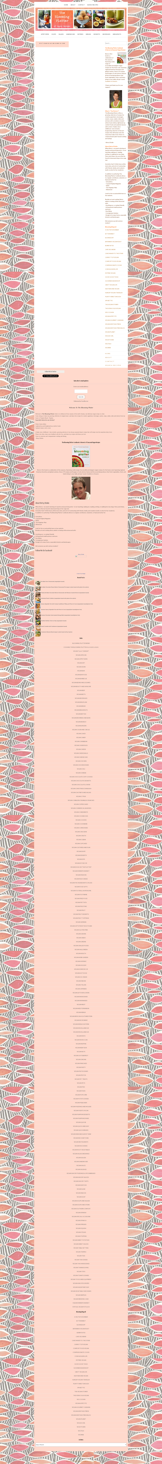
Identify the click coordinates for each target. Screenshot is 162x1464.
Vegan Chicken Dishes (81, 765)
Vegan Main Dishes (81, 996)
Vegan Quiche (81, 1122)
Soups (54, 34)
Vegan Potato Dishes (81, 1098)
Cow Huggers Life (111, 269)
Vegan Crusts (81, 835)
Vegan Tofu (81, 1271)
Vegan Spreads (81, 1224)
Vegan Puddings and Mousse (81, 1106)
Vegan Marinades (81, 1000)
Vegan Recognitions (81, 1138)
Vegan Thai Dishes (81, 1259)
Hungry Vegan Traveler (113, 292)
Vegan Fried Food (81, 898)
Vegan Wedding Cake (81, 1299)
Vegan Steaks (81, 1232)
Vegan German (81, 922)
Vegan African (81, 655)
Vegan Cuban (81, 839)
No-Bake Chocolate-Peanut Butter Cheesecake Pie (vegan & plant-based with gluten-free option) (65, 587)
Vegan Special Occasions (81, 1216)
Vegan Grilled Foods (81, 945)
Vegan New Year (81, 1047)
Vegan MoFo (81, 1036)
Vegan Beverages (81, 698)
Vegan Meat (81, 1004)
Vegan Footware (81, 894)
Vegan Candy (81, 737)
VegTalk (108, 343)
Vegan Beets (81, 694)
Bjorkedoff (109, 237)
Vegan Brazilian (81, 702)
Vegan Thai (81, 1256)
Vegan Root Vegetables (81, 1150)
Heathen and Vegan (112, 289)
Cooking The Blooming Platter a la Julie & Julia (81, 647)
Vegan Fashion (81, 875)
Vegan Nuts (81, 1051)
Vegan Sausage (81, 1169)
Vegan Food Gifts (81, 886)
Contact (81, 5)
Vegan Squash (81, 1228)
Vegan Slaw (81, 1189)
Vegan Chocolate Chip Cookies (81, 777)
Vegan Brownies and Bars (81, 718)
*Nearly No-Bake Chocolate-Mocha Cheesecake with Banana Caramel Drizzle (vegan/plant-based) (65, 592)
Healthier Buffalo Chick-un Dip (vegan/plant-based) (53, 620)
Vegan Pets (81, 1083)
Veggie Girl (109, 336)
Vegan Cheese (81, 749)
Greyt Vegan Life (111, 285)
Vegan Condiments (81, 812)
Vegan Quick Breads (81, 1130)
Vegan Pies (81, 1087)
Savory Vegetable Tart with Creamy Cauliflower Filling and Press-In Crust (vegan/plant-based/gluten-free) (67, 603)
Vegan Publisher (81, 1102)
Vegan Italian (81, 985)
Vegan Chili (81, 769)
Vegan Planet (110, 332)
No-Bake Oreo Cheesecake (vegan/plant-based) (52, 581)
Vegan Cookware (81, 824)
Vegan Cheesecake (81, 757)
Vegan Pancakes (81, 1063)
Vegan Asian (81, 667)
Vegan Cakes (81, 733)
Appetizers (45, 34)
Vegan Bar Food (81, 674)
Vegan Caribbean (81, 741)
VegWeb (108, 347)
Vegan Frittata (81, 902)
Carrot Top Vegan (112, 257)
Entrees (80, 34)
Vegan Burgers (81, 725)
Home (66, 5)
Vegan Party (81, 1067)
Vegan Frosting (81, 906)
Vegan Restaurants (81, 1142)
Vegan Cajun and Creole (81, 729)
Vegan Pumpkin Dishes (81, 1118)
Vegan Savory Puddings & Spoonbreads (81, 1173)
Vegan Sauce (81, 1165)
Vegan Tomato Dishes (81, 1275)
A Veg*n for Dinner (112, 230)
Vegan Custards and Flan (81, 847)
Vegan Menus (81, 1012)
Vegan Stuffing (81, 1236)
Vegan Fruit (81, 910)
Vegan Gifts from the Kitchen (81, 926)
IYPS (86, 1456)
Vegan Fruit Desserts (81, 914)
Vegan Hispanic (81, 961)
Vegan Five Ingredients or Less (81, 883)
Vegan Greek (81, 938)
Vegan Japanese (81, 989)
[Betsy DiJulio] (81, 556)
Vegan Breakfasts (81, 710)
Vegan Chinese (81, 773)
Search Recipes (92, 5)
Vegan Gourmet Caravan (114, 320)
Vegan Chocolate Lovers (81, 784)
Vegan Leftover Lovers (81, 992)
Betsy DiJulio (81, 554)
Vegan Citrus (81, 796)
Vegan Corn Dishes (81, 828)
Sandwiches (70, 34)
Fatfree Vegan (110, 273)
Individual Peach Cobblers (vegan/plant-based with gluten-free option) (58, 598)
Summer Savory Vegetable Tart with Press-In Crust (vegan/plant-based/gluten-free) (61, 609)
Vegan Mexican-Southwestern (81, 1016)
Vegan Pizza (81, 1091)
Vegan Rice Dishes (81, 1146)
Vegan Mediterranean (81, 1008)
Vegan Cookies (81, 820)
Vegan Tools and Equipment (81, 1279)
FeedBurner (84, 401)
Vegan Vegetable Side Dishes (81, 1291)
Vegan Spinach (81, 1220)
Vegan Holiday (81, 965)
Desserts (97, 34)
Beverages (106, 34)
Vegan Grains (81, 934)
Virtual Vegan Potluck (81, 1307)
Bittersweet (109, 234)
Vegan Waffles (81, 1295)
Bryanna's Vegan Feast (113, 241)
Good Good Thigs (111, 277)
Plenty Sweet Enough (113, 296)
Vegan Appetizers (81, 659)
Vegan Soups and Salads (81, 1201)
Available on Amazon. (111, 81)
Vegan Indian (81, 981)
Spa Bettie (109, 300)
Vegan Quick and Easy (81, 1126)
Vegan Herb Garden (81, 957)
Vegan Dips (81, 859)
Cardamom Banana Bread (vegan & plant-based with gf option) (56, 632)
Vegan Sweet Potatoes (81, 1240)
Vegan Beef (81, 690)
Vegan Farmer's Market (81, 871)
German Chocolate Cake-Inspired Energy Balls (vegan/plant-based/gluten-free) (60, 615)
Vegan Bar (81, 671)
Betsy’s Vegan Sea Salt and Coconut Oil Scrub (52, 43)
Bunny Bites (109, 245)
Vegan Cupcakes (81, 843)
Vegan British (81, 714)
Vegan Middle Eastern (81, 1024)
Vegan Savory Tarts (81, 1181)
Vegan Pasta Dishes (81, 1071)
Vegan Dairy (81, 851)
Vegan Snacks (81, 1193)
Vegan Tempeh (81, 1252)
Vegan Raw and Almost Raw (81, 1134)
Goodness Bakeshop (112, 281)
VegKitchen (109, 340)
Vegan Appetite (111, 316)
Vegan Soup (81, 1197)
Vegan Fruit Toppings (81, 918)
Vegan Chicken (81, 761)
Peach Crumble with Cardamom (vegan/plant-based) (54, 626)
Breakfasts (117, 34)
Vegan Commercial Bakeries (81, 808)
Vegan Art (81, 663)
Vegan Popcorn (81, 1095)
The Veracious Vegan (113, 308)
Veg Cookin (109, 312)
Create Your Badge (81, 573)
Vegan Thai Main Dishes (81, 1263)
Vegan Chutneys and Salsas (81, 792)
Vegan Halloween (81, 949)
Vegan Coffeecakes (81, 804)
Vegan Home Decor (81, 969)
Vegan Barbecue (81, 678)
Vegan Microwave (81, 1020)
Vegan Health (81, 953)
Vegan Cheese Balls (81, 753)
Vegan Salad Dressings (81, 1153)
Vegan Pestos (81, 1075)
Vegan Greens (81, 941)
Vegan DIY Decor (81, 863)
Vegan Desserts (81, 855)
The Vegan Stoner (111, 304)
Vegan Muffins (81, 1044)
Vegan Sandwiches (81, 1161)
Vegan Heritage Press (113, 324)
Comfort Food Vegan (113, 261)
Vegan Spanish (81, 1212)
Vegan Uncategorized (81, 1283)
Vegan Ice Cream (81, 977)
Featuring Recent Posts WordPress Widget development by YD (81, 1461)
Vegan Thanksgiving (81, 1267)
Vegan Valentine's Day (81, 1287)
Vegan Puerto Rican (81, 1110)
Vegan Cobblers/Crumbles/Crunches (81, 800)
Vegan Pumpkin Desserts (81, 1114)
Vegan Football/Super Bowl (81, 890)
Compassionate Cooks (113, 265)
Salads (61, 34)
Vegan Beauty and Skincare (81, 686)
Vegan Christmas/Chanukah (81, 788)
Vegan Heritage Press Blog (115, 328)
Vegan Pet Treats (81, 1079)
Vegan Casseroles (81, 745)
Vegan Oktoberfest (81, 1055)
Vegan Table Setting (81, 1248)
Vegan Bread (81, 706)
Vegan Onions (81, 1059)
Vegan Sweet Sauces (81, 1244)
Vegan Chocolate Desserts (81, 780)
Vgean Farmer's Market (81, 1303)
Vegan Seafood (81, 1185)
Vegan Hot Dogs (81, 973)
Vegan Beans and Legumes (81, 682)
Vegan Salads (81, 1157)
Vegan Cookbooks (81, 816)
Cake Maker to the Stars (114, 253)
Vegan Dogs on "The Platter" (81, 867)
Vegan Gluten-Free (81, 930)
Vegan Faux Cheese (81, 879)
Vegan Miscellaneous (81, 1028)
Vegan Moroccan (81, 1040)
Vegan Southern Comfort (81, 1208)
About (73, 5)
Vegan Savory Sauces (81, 1177)
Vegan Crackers (81, 831)
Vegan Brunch (81, 722)
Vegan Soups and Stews (81, 1205)
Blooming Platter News (81, 643)
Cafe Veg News (110, 249)
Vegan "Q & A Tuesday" (81, 651)
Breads (88, 34)
